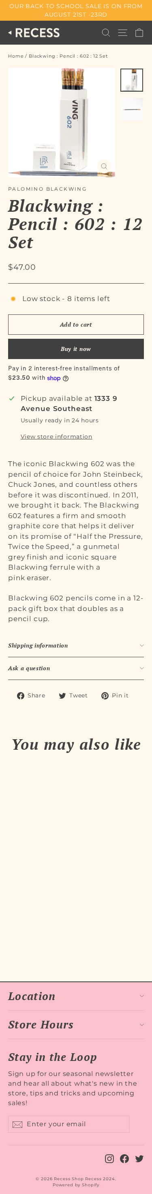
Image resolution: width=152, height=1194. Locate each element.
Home (16, 56)
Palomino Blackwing (47, 189)
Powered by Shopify (76, 1185)
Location (32, 996)
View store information (56, 436)
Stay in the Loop (52, 1056)
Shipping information (38, 645)
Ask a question (29, 668)
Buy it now (76, 349)
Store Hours (41, 1024)
